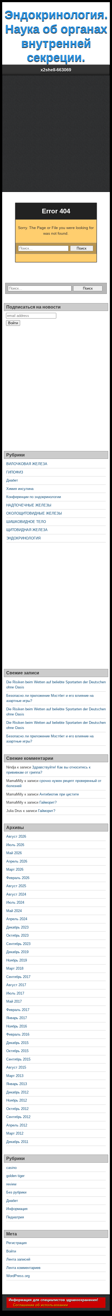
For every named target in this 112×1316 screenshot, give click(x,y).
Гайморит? (48, 802)
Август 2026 (16, 836)
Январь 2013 (16, 1084)
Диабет (12, 480)
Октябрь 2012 (17, 1109)
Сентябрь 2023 (18, 944)
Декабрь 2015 (17, 1043)
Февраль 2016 (17, 1034)
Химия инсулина (19, 489)
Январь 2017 (16, 1018)
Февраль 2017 (17, 1010)
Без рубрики (16, 1192)
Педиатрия (15, 1217)
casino (11, 1168)
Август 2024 (16, 894)
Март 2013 (14, 1076)
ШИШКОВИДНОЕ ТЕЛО (26, 522)
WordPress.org (18, 1276)
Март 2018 (14, 968)
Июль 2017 (15, 993)
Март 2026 (14, 869)
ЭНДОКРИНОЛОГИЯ (23, 538)
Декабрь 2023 (17, 927)
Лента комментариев (23, 1268)
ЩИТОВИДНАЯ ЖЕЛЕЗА (27, 530)
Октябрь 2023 (17, 935)
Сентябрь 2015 (18, 1059)
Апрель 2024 (16, 919)
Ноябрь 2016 (16, 1026)
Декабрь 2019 (17, 952)
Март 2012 (14, 1133)
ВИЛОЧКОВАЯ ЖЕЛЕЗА (26, 464)
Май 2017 (14, 1001)
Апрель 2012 (16, 1125)
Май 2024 (14, 911)
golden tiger (15, 1176)
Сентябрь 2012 (18, 1117)
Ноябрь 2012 (16, 1100)
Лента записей (18, 1259)
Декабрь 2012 (17, 1092)
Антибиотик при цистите (59, 794)
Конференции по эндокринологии (33, 497)
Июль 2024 (15, 902)
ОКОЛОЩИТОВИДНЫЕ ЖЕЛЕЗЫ (34, 513)
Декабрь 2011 (17, 1142)
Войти (11, 1251)
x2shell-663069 (56, 70)
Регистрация (16, 1243)
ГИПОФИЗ (14, 472)
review (11, 1184)
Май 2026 (14, 853)
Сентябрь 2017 (18, 977)
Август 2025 (16, 886)
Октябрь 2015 (17, 1051)
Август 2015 (16, 1067)
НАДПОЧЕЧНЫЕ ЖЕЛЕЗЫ (28, 505)
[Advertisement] (56, 133)
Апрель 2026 (16, 861)
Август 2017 (16, 985)
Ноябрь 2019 (16, 960)
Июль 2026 (15, 845)
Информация (16, 1209)
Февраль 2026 (17, 878)
